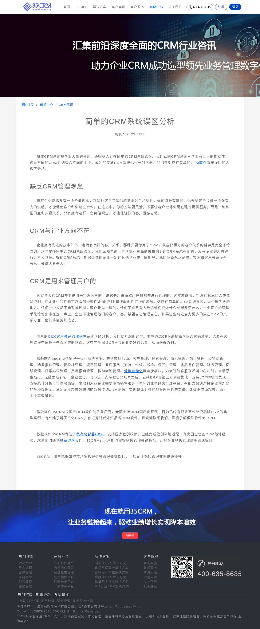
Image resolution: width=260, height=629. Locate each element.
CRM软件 (199, 163)
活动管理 (25, 563)
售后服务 (150, 567)
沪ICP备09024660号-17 (123, 606)
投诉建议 (150, 586)
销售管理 (25, 581)
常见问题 (150, 572)
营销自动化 (133, 371)
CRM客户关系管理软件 (67, 336)
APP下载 (150, 581)
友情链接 (61, 595)
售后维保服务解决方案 (112, 567)
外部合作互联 (64, 563)
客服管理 (25, 586)
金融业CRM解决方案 (110, 577)
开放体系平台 (64, 586)
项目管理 (48, 601)
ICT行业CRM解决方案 (112, 586)
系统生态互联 (64, 572)
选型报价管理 (29, 601)
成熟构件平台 (64, 577)
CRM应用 (66, 104)
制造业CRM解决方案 (110, 563)
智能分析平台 (64, 581)
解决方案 (99, 7)
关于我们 (175, 7)
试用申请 (150, 577)
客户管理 (25, 572)
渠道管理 (63, 601)
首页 (67, 7)
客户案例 (118, 7)
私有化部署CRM (90, 434)
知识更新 (43, 595)
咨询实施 (150, 563)
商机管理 (25, 577)
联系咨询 (67, 440)
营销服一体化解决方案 (112, 572)
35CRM (82, 7)
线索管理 (25, 567)
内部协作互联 (64, 567)
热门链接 (25, 595)
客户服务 (137, 7)
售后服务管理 (83, 601)
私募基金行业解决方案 (112, 581)
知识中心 (46, 104)
